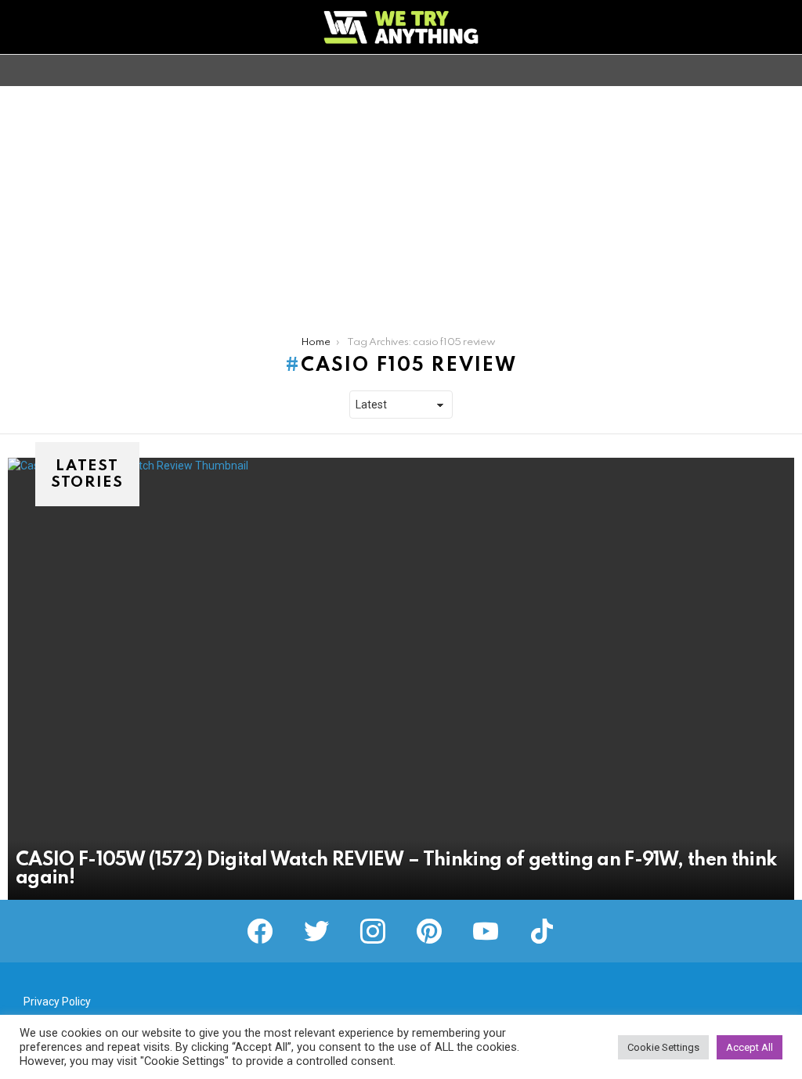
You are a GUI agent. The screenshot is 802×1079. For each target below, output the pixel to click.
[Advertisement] (401, 203)
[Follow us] (758, 70)
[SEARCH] (784, 70)
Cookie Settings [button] (663, 1047)
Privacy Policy (57, 1001)
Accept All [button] (749, 1047)
